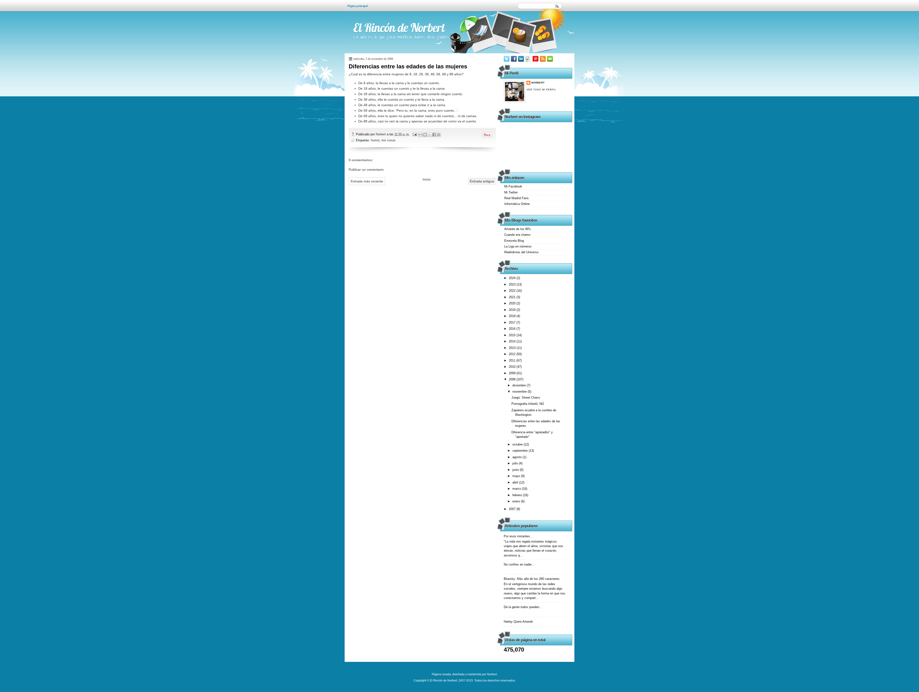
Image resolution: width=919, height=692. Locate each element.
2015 (512, 335)
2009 (512, 373)
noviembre (520, 391)
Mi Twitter (511, 192)
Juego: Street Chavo (525, 397)
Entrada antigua (482, 181)
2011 (512, 360)
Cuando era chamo (517, 234)
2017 (512, 322)
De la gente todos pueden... (523, 607)
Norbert (381, 134)
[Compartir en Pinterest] (438, 134)
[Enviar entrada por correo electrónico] (414, 134)
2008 (512, 379)
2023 (512, 284)
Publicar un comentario (366, 169)
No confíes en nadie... (519, 564)
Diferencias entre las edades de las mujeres (408, 66)
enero (516, 501)
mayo (516, 476)
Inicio (427, 179)
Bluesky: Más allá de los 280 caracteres (532, 579)
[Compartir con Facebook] (434, 134)
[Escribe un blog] (425, 134)
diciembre (519, 385)
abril (515, 482)
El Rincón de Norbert (399, 27)
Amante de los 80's (517, 229)
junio (516, 470)
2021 (512, 297)
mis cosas (388, 140)
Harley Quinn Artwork (518, 621)
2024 (512, 278)
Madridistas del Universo (521, 252)
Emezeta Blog (514, 240)
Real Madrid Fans (516, 198)
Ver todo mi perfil (541, 89)
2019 (512, 310)
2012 (512, 354)
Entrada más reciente (367, 181)
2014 (512, 341)
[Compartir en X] (429, 134)
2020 (512, 303)
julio (515, 463)
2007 (512, 509)
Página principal (357, 6)
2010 (512, 366)
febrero (517, 495)
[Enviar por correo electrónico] (420, 134)
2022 (512, 290)
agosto (517, 457)
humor (375, 140)
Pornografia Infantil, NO (527, 404)
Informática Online (517, 204)
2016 (512, 328)
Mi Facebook (513, 186)
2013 (512, 348)
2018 (512, 316)
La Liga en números (518, 246)
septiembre (520, 450)
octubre (518, 444)
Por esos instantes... (518, 536)
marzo (517, 488)
